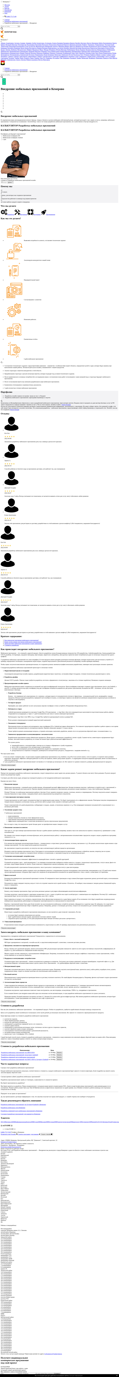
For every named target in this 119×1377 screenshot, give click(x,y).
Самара (108, 55)
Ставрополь (82, 56)
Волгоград (45, 45)
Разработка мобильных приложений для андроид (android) (19, 1055)
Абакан (3, 43)
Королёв (72, 48)
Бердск (89, 43)
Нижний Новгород (35, 51)
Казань (86, 46)
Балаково (60, 43)
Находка (94, 50)
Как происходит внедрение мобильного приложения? (21, 640)
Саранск (10, 56)
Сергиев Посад (47, 56)
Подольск (32, 55)
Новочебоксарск (105, 51)
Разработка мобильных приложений (16, 21)
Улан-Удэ (42, 58)
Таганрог (11, 58)
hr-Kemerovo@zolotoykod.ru (53, 1354)
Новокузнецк (55, 51)
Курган (107, 48)
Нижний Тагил (46, 51)
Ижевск (67, 46)
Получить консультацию (8, 765)
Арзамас (22, 43)
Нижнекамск (24, 51)
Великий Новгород (12, 45)
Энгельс (23, 60)
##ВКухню (34, 1122)
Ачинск (54, 43)
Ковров (39, 48)
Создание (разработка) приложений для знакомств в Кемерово (20, 1114)
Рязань (98, 55)
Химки (79, 58)
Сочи (76, 56)
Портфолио (8, 10)
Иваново (61, 46)
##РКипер (92, 1122)
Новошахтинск (15, 53)
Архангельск (40, 43)
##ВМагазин (42, 1122)
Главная (6, 19)
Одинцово (59, 53)
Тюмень (36, 58)
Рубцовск (87, 55)
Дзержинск (91, 45)
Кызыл (3, 50)
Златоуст (55, 46)
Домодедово (5, 46)
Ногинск (33, 53)
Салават (103, 55)
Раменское (65, 55)
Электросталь (11, 60)
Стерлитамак (100, 56)
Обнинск (52, 53)
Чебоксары (84, 58)
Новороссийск (86, 51)
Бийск (101, 43)
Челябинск (92, 58)
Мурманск (52, 50)
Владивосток (22, 45)
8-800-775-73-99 (6, 1132)
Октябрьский (67, 53)
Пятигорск (57, 55)
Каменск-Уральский (109, 46)
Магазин (7, 5)
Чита (110, 58)
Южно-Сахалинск (32, 60)
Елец (26, 46)
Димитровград (99, 45)
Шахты (115, 58)
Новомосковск (76, 51)
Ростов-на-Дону (78, 55)
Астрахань (48, 43)
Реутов (71, 55)
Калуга (100, 46)
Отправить (57, 1373)
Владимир (38, 45)
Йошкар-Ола (80, 46)
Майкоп (29, 50)
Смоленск (71, 56)
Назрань (82, 50)
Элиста (18, 60)
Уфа (61, 58)
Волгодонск (53, 45)
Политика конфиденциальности (11, 1147)
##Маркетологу (75, 1122)
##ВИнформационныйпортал (21, 1122)
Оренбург (82, 53)
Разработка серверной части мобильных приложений (18, 1057)
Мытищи (64, 50)
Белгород (84, 43)
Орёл (76, 53)
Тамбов (17, 58)
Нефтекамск (111, 50)
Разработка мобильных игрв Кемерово (13, 1107)
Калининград (93, 46)
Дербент (84, 45)
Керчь (22, 48)
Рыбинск (93, 55)
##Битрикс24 (8, 1122)
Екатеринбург (20, 46)
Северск (39, 56)
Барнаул (72, 43)
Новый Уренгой (25, 53)
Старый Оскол (91, 56)
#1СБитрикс (104, 1122)
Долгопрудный (109, 45)
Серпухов (55, 56)
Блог (5, 13)
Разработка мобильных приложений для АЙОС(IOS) (18, 1052)
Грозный (78, 45)
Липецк (7, 50)
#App (109, 1122)
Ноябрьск (46, 53)
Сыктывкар (4, 58)
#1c (97, 1122)
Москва (46, 50)
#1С (99, 1122)
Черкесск (106, 58)
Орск (96, 53)
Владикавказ (31, 45)
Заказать (59, 1052)
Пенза (101, 53)
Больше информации (76, 1375)
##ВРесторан (50, 1122)
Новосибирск (95, 51)
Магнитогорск (21, 50)
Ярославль (46, 60)
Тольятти (27, 58)
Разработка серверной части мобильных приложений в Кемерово (21, 1111)
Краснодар (93, 48)
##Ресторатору (84, 1122)
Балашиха (66, 43)
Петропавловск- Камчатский (19, 55)
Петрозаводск (5, 55)
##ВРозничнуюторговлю (62, 1122)
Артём (34, 43)
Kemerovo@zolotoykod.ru (9, 1142)
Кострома (78, 48)
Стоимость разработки (11, 645)
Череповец (99, 58)
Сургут (107, 56)
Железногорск (40, 46)
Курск (112, 48)
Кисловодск (33, 48)
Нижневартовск (15, 51)
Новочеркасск (5, 53)
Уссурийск (56, 58)
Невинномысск (102, 50)
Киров (27, 48)
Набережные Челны (73, 50)
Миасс (41, 50)
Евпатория (12, 46)
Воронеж (73, 45)
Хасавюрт (73, 58)
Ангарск (17, 43)
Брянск (3, 45)
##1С (2, 1122)
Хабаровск (66, 58)
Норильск (40, 53)
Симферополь (63, 56)
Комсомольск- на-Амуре (56, 48)
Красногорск (86, 48)
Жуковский (48, 46)
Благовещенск (107, 43)
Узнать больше (66, 404)
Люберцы (14, 50)
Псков (46, 55)
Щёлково (4, 60)
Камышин (4, 48)
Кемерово (17, 48)
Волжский (60, 45)
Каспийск (11, 48)
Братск (114, 43)
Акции (6, 6)
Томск (32, 58)
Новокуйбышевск (65, 51)
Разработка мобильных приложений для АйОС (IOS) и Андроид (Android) (24, 1059)
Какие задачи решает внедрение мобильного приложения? (23, 642)
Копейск (66, 48)
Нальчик (88, 50)
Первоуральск (107, 53)
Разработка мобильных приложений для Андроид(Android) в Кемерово (23, 1104)
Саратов (16, 56)
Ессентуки (32, 46)
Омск (73, 53)
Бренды (6, 8)
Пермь (114, 53)
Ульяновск (49, 58)
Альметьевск (10, 43)
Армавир (29, 43)
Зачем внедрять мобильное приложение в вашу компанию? (23, 643)
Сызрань (112, 56)
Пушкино (51, 55)
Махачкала (35, 50)
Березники (95, 43)
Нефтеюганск (5, 51)
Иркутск (72, 46)
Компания (7, 11)
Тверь (21, 58)
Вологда (66, 45)
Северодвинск (32, 56)
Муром (58, 50)
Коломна (45, 48)
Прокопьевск (39, 55)
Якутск (40, 60)
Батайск (77, 43)
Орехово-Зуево (90, 53)
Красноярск (101, 48)
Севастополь (23, 56)
